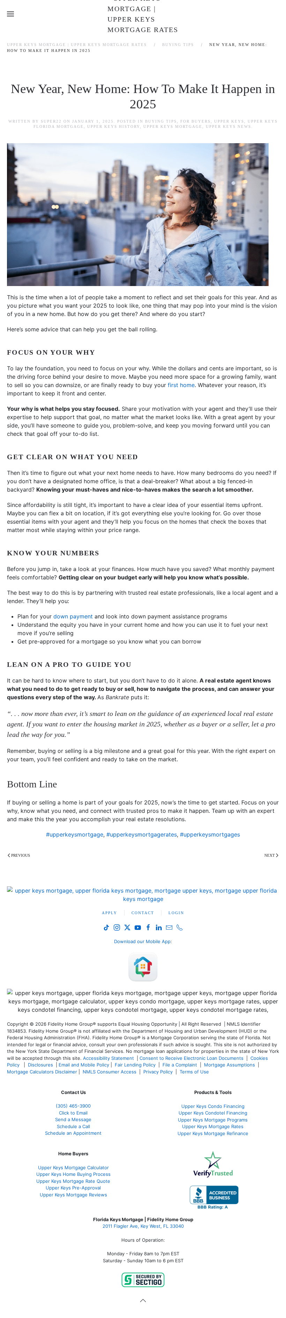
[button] (10, 14)
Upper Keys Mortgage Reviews (73, 1194)
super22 (51, 121)
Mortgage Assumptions (229, 1064)
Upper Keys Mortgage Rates (212, 1126)
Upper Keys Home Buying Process (73, 1174)
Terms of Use (195, 1071)
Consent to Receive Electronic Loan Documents (191, 1058)
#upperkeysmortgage (74, 834)
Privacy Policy (158, 1071)
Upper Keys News (228, 126)
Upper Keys (229, 121)
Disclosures (40, 1064)
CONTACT (142, 913)
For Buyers (195, 121)
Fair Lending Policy (135, 1064)
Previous (20, 855)
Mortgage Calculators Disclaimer (42, 1071)
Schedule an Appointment (73, 1133)
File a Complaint (180, 1064)
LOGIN (176, 913)
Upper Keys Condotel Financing (213, 1113)
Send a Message (73, 1119)
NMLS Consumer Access (109, 1071)
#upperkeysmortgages (210, 834)
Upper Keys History (113, 126)
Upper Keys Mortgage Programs (213, 1120)
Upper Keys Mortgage (172, 126)
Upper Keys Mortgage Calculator (73, 1167)
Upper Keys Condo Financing (212, 1106)
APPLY (109, 913)
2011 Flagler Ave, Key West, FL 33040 (143, 1226)
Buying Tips (161, 121)
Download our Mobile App (142, 941)
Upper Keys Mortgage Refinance (213, 1133)
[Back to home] (143, 14)
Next (269, 855)
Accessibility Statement (108, 1058)
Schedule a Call (73, 1126)
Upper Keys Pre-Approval (73, 1187)
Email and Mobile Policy (84, 1064)
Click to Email (73, 1113)
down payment (73, 616)
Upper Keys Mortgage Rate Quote (73, 1181)
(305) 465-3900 (73, 1106)
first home (181, 384)
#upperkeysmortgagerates (141, 834)
